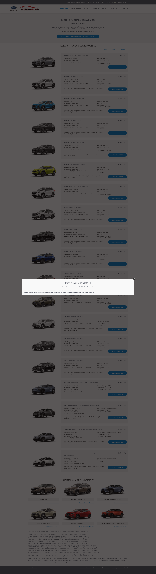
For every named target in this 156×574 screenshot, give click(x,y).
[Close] (134, 279)
